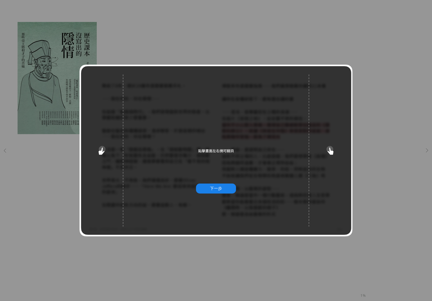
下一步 (216, 188)
